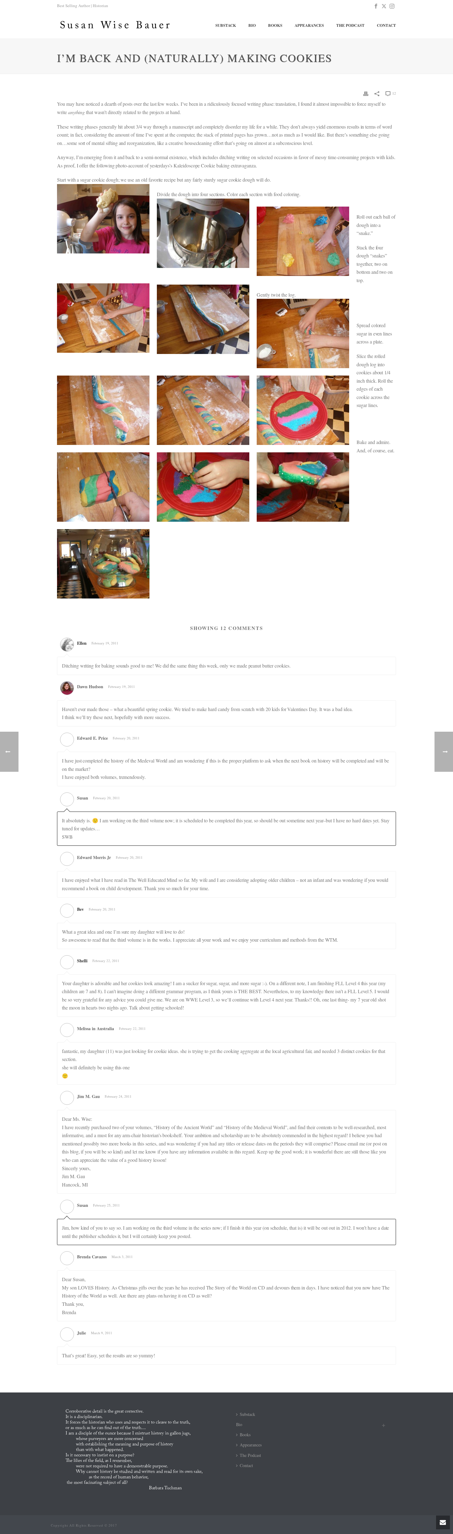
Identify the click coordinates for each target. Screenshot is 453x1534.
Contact (386, 25)
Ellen (82, 643)
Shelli (82, 960)
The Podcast (350, 25)
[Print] (365, 93)
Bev (80, 909)
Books (275, 25)
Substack (225, 25)
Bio (252, 25)
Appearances (309, 25)
